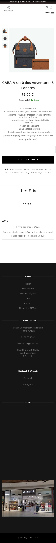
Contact (28, 303)
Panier (28, 284)
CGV (28, 298)
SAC (50, 169)
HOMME (34, 169)
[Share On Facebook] (21, 190)
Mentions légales (28, 293)
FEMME (26, 169)
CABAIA (18, 169)
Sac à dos (14, 172)
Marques (43, 169)
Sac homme (34, 172)
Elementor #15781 (28, 308)
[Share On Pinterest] (30, 190)
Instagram (28, 384)
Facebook (28, 378)
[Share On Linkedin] (34, 190)
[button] (49, 12)
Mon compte (28, 289)
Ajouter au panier (28, 160)
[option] (5, 31)
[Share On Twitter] (25, 190)
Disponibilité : (25, 100)
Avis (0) (27, 203)
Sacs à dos (46, 172)
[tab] (28, 204)
